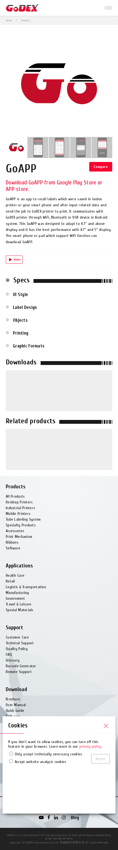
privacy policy (90, 746)
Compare (101, 166)
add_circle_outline (8, 280)
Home (9, 20)
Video (17, 259)
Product (25, 20)
